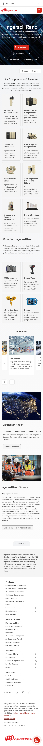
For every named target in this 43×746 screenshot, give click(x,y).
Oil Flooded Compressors (15, 592)
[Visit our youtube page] (23, 692)
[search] (39, 3)
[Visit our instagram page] (29, 692)
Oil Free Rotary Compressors (16, 589)
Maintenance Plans (12, 623)
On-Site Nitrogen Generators (16, 601)
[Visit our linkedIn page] (17, 692)
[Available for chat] (37, 740)
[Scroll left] (4, 382)
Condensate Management (15, 636)
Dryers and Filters (12, 598)
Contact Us (9, 685)
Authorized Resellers (13, 682)
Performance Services (14, 626)
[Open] (39, 10)
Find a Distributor (12, 676)
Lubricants (9, 633)
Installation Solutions (13, 642)
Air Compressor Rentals (14, 639)
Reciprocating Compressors (16, 585)
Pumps (8, 605)
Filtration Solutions (12, 629)
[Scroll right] (12, 382)
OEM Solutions (11, 614)
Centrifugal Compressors (15, 595)
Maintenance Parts (12, 645)
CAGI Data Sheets (12, 679)
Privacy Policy (9, 719)
